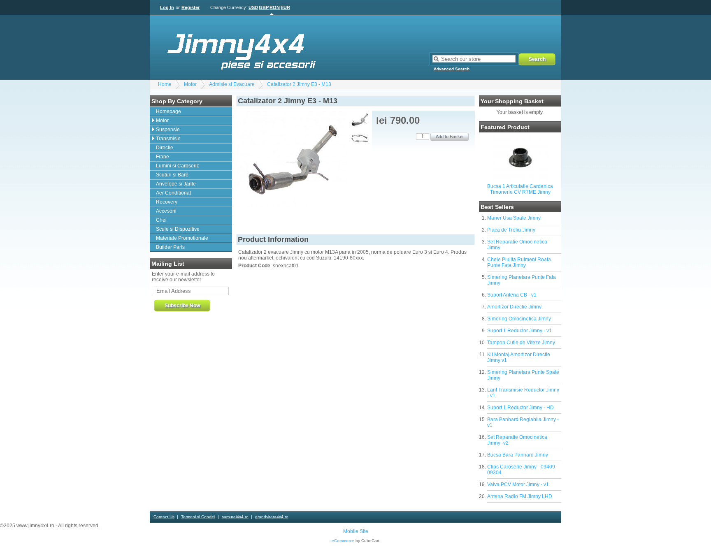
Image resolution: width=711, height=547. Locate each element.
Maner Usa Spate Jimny (514, 218)
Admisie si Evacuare (232, 84)
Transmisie (168, 138)
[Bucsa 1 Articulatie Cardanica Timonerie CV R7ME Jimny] (520, 178)
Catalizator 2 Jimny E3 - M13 (299, 84)
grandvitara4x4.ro (271, 517)
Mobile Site (355, 531)
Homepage (168, 111)
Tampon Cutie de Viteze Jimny (521, 342)
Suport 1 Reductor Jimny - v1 (519, 331)
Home (165, 84)
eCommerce (343, 540)
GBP (264, 7)
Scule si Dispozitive (178, 229)
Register (190, 7)
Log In (167, 7)
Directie (164, 148)
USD (253, 7)
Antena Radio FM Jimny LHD (519, 496)
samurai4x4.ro (235, 517)
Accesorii (166, 211)
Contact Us (163, 517)
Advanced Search (451, 69)
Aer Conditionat (173, 193)
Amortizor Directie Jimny (514, 307)
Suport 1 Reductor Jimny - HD (520, 407)
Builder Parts (170, 247)
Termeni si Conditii (198, 517)
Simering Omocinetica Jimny (519, 319)
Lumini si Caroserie (178, 166)
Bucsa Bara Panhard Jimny (517, 455)
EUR (285, 7)
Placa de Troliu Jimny (511, 230)
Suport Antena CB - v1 (512, 295)
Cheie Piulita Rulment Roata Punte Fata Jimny (519, 262)
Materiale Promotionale (182, 238)
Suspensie (168, 129)
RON (275, 7)
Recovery (166, 202)
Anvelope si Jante (176, 184)
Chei (161, 220)
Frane (162, 157)
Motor (190, 84)
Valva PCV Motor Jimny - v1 (518, 484)
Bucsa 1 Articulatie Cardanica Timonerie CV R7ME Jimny (520, 189)
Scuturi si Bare (172, 175)
